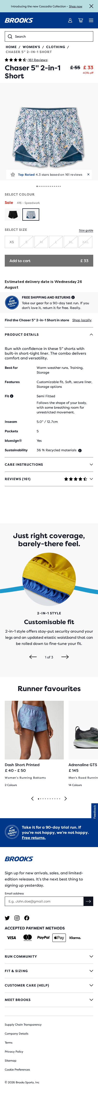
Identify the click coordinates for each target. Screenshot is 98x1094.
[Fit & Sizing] (49, 971)
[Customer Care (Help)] (49, 985)
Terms (8, 1042)
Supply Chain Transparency (23, 1024)
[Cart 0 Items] (80, 20)
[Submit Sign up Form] (88, 901)
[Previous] (33, 657)
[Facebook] (26, 917)
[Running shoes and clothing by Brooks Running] (19, 20)
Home (11, 47)
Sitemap (10, 1060)
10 (54, 186)
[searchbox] (52, 36)
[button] (49, 131)
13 (60, 186)
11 (56, 186)
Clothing (55, 47)
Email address (14, 893)
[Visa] (11, 937)
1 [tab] (38, 799)
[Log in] (70, 20)
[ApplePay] (59, 937)
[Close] (91, 6)
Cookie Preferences (17, 1069)
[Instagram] (17, 917)
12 (58, 186)
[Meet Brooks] (49, 1000)
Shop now (75, 6)
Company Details (16, 1033)
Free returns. (34, 837)
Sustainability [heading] (16, 450)
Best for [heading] (11, 368)
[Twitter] (7, 917)
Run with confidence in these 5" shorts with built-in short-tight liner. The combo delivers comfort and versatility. (45, 353)
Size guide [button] (86, 230)
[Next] (65, 657)
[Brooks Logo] (49, 860)
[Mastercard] (27, 937)
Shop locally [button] (82, 320)
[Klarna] (75, 937)
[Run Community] (49, 956)
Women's (31, 47)
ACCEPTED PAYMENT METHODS (35, 928)
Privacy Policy (14, 1051)
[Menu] (91, 20)
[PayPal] (43, 937)
